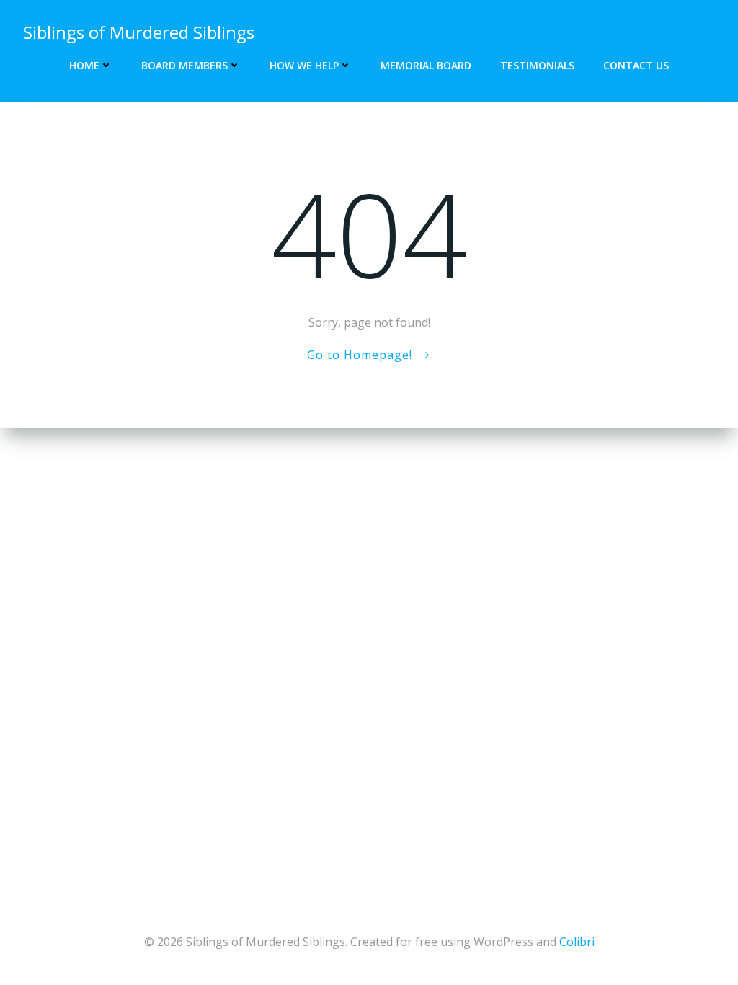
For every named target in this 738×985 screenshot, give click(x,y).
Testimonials (537, 65)
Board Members (184, 65)
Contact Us (636, 65)
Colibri (577, 942)
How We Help (304, 65)
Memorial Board (426, 65)
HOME (84, 65)
